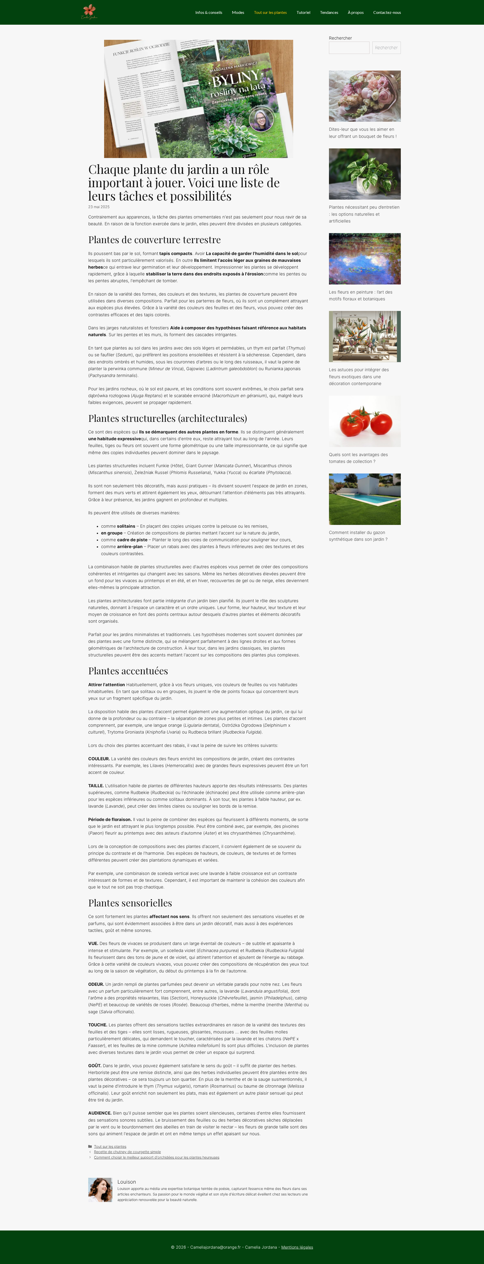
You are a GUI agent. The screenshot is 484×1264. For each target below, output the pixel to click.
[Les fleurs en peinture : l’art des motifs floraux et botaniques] (365, 280)
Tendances (329, 12)
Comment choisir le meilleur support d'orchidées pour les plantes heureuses (156, 1157)
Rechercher (340, 38)
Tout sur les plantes (270, 12)
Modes (238, 12)
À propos (356, 12)
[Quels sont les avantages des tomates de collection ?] (365, 443)
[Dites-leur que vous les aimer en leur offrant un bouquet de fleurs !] (365, 118)
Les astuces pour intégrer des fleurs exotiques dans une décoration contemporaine (359, 376)
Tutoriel (303, 12)
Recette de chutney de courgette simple (127, 1152)
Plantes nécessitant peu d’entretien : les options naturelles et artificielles (364, 214)
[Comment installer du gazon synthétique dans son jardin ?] (365, 521)
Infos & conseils (208, 12)
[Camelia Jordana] (89, 12)
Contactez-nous (387, 12)
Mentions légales (297, 1247)
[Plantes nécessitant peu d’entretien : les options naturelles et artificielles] (365, 196)
